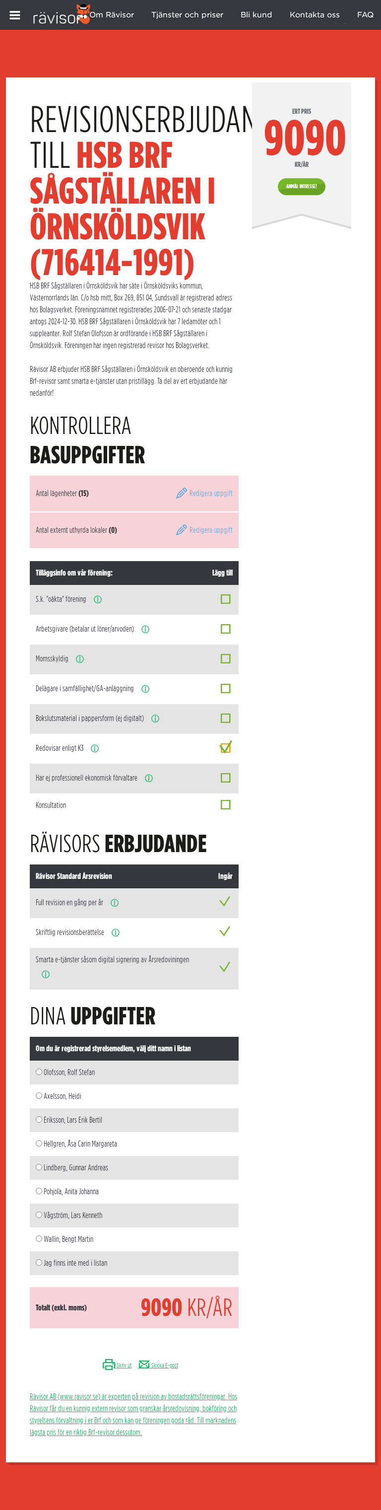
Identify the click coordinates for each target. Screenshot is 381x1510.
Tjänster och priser (187, 14)
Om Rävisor (111, 14)
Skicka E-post (164, 1365)
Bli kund (256, 14)
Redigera (210, 493)
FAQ (365, 14)
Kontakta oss (315, 14)
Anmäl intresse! (301, 186)
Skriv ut (123, 1365)
